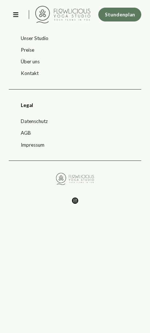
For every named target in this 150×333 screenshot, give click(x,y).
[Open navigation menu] (16, 15)
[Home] (62, 14)
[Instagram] (75, 201)
